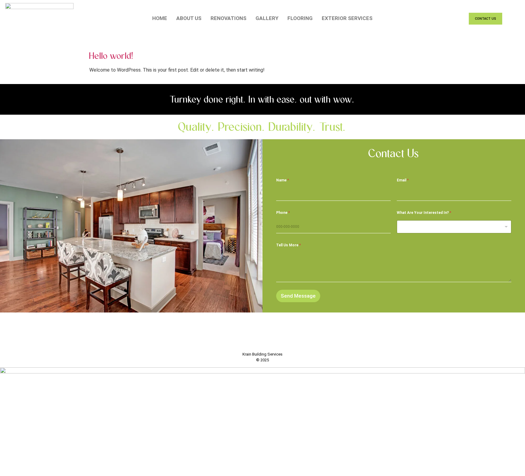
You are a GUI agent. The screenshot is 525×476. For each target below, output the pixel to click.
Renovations (228, 18)
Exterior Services (347, 18)
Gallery (267, 18)
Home (159, 18)
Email (403, 180)
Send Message (298, 296)
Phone (283, 213)
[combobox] (454, 226)
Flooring (300, 18)
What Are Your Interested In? (424, 213)
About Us (188, 18)
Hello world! (111, 56)
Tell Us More (288, 245)
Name (282, 180)
